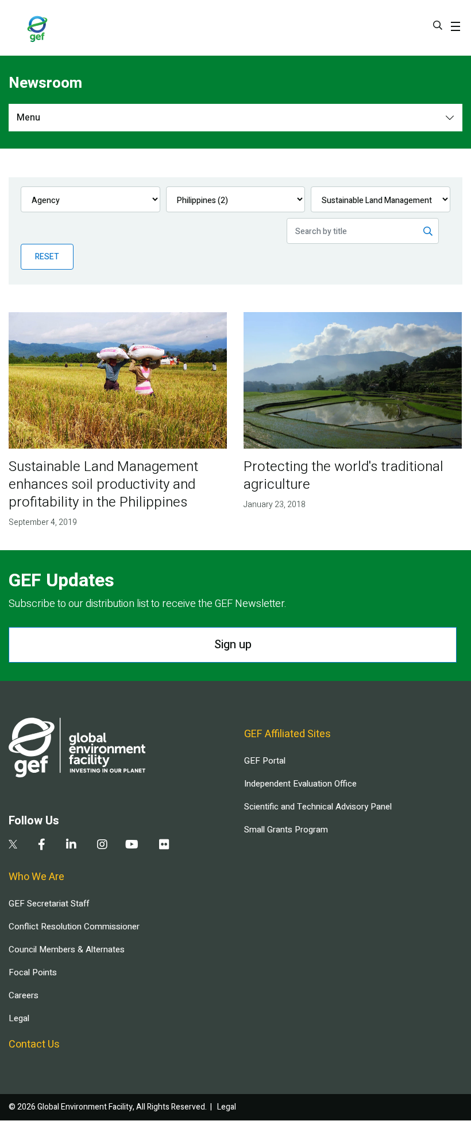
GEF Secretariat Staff (49, 903)
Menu (28, 117)
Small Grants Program (286, 829)
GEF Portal (264, 760)
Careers (23, 995)
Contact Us (34, 1044)
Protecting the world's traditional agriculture (343, 476)
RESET (47, 257)
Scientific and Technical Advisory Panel (318, 806)
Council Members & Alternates (67, 949)
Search (437, 25)
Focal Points (33, 972)
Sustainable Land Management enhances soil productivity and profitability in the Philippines (103, 484)
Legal (19, 1018)
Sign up (233, 644)
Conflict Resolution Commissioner (74, 926)
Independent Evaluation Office (300, 783)
